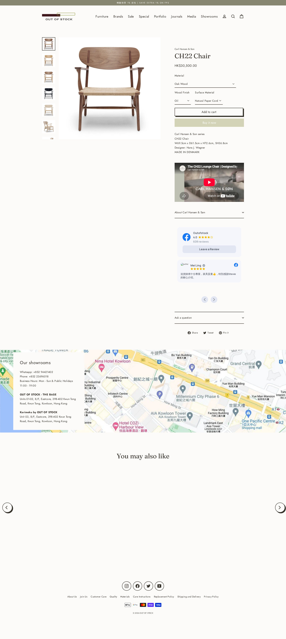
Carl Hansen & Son (49, 550)
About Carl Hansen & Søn (190, 212)
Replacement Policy (164, 596)
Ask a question (183, 318)
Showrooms (209, 16)
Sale (131, 16)
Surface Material (204, 92)
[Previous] (7, 507)
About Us (72, 596)
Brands (118, 16)
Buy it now (209, 123)
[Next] (280, 507)
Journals (176, 16)
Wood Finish (182, 92)
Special (144, 16)
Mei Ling (196, 265)
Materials (125, 596)
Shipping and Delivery (189, 596)
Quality (113, 596)
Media (191, 16)
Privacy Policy (211, 596)
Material (179, 75)
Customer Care (98, 596)
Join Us (83, 596)
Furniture (101, 16)
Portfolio (160, 16)
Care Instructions (142, 596)
